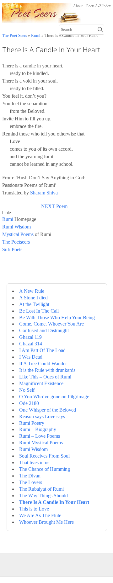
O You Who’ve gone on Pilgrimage (54, 396)
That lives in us (34, 462)
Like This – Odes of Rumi (45, 376)
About (78, 6)
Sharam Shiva (44, 192)
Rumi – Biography (37, 429)
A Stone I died (33, 297)
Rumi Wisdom (16, 226)
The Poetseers (16, 242)
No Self (27, 390)
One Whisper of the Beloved (47, 410)
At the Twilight (34, 304)
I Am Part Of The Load (42, 350)
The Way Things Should (43, 495)
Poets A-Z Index (98, 6)
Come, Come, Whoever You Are (51, 323)
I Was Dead (30, 357)
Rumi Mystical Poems (41, 442)
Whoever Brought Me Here (46, 522)
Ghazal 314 (30, 343)
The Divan (29, 475)
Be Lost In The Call (39, 311)
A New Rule (31, 291)
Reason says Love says (42, 416)
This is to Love (34, 508)
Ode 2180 (29, 403)
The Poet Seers (14, 35)
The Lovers (30, 482)
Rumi (35, 35)
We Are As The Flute (40, 515)
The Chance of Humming (44, 469)
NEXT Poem (54, 206)
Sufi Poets (12, 249)
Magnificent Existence (41, 383)
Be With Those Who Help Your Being (57, 317)
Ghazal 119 (30, 337)
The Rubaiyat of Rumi (41, 489)
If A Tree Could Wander (43, 363)
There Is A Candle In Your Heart (54, 502)
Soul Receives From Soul (44, 456)
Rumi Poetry (31, 423)
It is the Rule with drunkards (47, 370)
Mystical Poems (18, 234)
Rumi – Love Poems (39, 436)
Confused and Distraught (44, 330)
